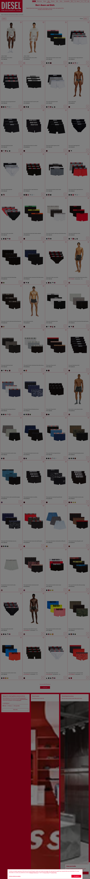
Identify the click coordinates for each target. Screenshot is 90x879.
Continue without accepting (14, 876)
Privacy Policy (46, 872)
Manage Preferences (34, 872)
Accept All (76, 876)
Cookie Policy (54, 872)
